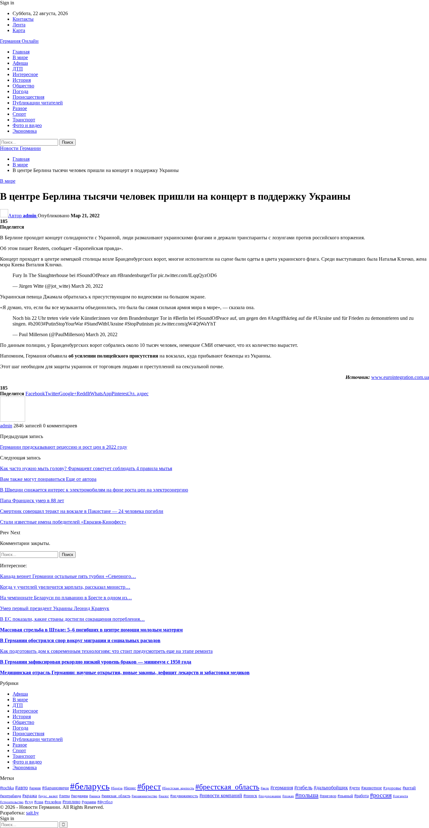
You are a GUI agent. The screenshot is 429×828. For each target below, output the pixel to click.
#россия (381, 795)
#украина (89, 802)
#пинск (250, 795)
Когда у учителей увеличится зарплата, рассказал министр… (65, 587)
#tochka (7, 788)
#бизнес (130, 788)
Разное (20, 108)
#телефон (53, 801)
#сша (38, 801)
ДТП (18, 68)
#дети (354, 787)
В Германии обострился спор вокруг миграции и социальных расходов (80, 640)
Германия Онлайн (19, 41)
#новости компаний (220, 795)
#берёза (116, 788)
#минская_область (115, 796)
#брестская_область (227, 787)
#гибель (303, 788)
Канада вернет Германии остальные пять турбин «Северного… (68, 576)
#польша (306, 795)
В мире (20, 57)
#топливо (71, 801)
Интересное (25, 74)
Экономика (25, 131)
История (22, 80)
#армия (35, 788)
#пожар (288, 796)
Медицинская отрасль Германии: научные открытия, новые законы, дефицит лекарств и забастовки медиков (125, 672)
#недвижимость (184, 796)
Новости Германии (20, 148)
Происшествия (28, 97)
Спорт (19, 114)
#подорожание (269, 796)
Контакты (23, 19)
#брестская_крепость (178, 788)
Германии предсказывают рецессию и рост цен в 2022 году (63, 447)
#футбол (104, 801)
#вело (265, 788)
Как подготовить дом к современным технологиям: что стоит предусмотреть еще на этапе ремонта (106, 651)
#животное (371, 788)
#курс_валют (48, 796)
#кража (29, 795)
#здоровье (392, 788)
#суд (29, 801)
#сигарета (400, 796)
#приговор (328, 796)
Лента (19, 24)
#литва (64, 796)
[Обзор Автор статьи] (12, 420)
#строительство (12, 802)
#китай (409, 788)
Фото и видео (27, 125)
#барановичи (55, 787)
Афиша (20, 63)
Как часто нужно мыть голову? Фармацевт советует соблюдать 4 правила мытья (86, 468)
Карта (19, 30)
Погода (20, 91)
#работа (361, 795)
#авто (21, 788)
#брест (149, 786)
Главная (21, 51)
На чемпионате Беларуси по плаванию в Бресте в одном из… (66, 597)
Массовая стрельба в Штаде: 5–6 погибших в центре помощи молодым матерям (91, 629)
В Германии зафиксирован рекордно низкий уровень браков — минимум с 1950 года (95, 661)
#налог (164, 796)
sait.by (32, 812)
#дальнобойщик (331, 788)
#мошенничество (144, 796)
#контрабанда (10, 796)
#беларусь (90, 786)
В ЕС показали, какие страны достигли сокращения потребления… (72, 619)
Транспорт (24, 119)
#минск (94, 796)
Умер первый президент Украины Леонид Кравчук (54, 608)
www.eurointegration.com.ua (400, 377)
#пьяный (345, 796)
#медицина (79, 796)
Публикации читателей (38, 102)
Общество (23, 85)
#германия (281, 788)
